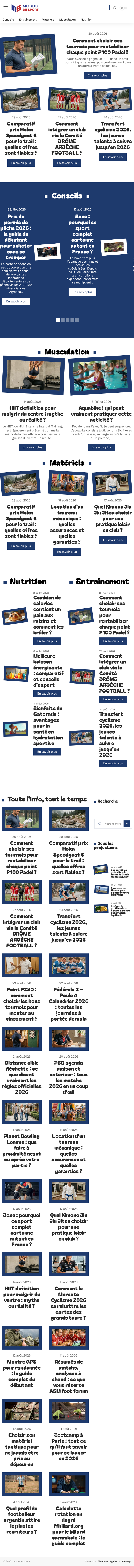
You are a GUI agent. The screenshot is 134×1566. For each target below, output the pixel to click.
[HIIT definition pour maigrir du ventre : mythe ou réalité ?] (33, 375)
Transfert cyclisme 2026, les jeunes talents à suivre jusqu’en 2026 (113, 134)
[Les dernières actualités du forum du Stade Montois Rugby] (100, 869)
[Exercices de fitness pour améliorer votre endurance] (101, 889)
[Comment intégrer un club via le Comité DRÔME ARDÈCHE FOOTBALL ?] (68, 100)
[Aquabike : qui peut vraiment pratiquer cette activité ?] (100, 375)
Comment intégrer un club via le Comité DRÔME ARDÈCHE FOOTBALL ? (67, 137)
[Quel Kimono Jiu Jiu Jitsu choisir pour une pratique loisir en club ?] (112, 483)
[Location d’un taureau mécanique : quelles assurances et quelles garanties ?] (68, 483)
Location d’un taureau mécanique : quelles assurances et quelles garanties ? (67, 523)
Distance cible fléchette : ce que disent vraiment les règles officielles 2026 (22, 1077)
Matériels (67, 462)
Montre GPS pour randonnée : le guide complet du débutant (22, 1373)
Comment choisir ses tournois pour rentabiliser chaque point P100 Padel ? (97, 46)
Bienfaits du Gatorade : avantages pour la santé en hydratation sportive (48, 725)
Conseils (67, 195)
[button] (57, 319)
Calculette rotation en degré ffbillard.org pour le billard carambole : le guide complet (68, 1525)
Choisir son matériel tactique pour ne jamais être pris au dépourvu (22, 1449)
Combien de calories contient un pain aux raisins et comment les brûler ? (48, 614)
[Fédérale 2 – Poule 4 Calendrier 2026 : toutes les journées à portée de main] (69, 965)
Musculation (67, 351)
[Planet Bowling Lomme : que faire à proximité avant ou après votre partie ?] (22, 1112)
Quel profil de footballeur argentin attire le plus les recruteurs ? (21, 1519)
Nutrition (28, 581)
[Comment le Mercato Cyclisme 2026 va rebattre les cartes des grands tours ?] (69, 1264)
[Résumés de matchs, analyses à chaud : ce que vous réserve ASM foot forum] (69, 1338)
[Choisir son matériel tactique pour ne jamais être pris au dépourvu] (22, 1411)
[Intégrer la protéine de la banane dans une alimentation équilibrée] (101, 908)
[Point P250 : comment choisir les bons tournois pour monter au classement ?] (22, 965)
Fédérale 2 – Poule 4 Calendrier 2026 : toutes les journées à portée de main (68, 1003)
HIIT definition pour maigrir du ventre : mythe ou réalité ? (32, 413)
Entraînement (102, 581)
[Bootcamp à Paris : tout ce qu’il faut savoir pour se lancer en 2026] (114, 247)
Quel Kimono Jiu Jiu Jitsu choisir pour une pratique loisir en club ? (113, 517)
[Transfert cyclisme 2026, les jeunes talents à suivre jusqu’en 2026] (112, 100)
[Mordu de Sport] (25, 8)
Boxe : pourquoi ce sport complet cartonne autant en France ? (82, 233)
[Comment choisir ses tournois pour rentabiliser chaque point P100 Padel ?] (81, 616)
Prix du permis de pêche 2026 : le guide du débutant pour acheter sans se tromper (16, 236)
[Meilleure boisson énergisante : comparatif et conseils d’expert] (16, 673)
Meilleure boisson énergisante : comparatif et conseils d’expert (48, 670)
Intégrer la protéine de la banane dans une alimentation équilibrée (120, 910)
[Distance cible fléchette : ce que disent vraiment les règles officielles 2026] (22, 1039)
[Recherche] (114, 8)
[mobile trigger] (6, 8)
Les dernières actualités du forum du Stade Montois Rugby (120, 873)
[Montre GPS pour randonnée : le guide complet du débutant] (22, 1338)
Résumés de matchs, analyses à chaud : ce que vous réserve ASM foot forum (68, 1376)
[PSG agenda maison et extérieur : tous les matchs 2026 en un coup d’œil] (69, 1039)
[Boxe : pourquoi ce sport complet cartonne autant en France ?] (47, 251)
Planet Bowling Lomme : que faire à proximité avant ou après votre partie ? (21, 1150)
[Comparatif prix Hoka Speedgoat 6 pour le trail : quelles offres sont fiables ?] (20, 100)
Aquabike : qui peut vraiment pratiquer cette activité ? (101, 413)
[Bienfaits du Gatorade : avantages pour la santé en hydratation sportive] (15, 729)
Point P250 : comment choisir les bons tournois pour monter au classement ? (21, 1003)
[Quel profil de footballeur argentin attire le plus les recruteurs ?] (22, 1484)
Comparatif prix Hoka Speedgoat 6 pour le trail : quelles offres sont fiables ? (21, 137)
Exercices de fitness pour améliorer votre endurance (120, 891)
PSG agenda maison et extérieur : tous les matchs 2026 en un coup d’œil (68, 1077)
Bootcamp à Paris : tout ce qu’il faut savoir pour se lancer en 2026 (68, 1446)
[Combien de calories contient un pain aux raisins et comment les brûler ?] (15, 616)
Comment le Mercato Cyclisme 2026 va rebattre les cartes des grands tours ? (69, 1302)
